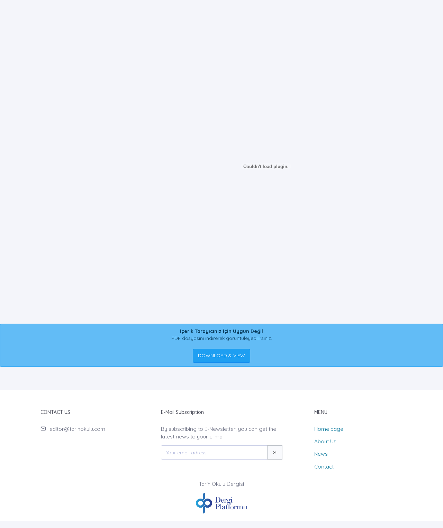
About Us (325, 441)
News (321, 454)
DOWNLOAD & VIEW (221, 355)
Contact (324, 466)
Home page (328, 429)
